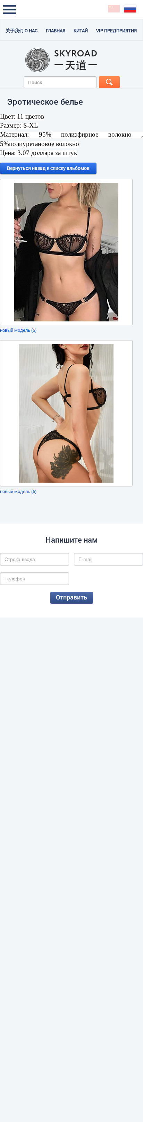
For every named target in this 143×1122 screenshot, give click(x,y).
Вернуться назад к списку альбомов (48, 168)
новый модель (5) (18, 330)
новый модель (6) (18, 491)
